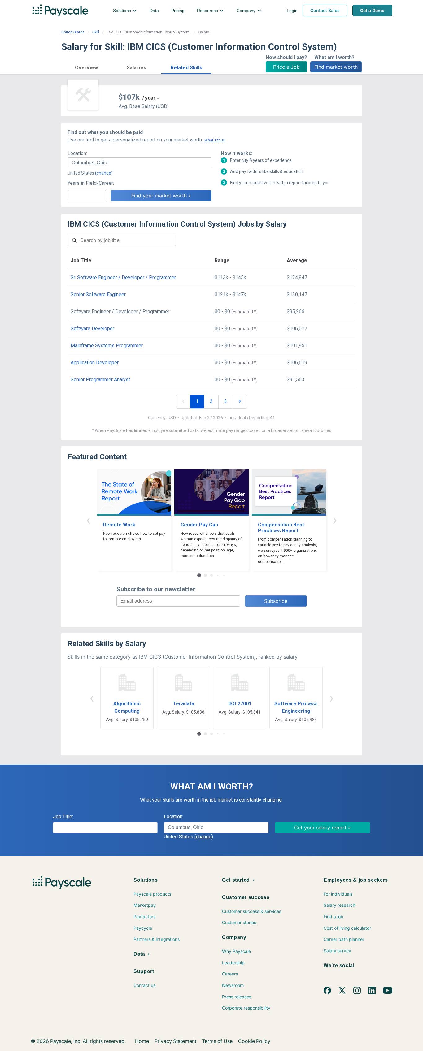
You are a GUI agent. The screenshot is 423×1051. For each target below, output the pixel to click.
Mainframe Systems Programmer (107, 345)
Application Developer (95, 362)
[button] (86, 66)
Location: (77, 153)
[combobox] (140, 162)
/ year (148, 98)
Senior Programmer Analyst (100, 380)
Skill (95, 32)
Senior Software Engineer (98, 294)
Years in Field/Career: (91, 183)
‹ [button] (88, 520)
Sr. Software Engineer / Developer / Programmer (123, 277)
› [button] (335, 520)
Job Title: (63, 817)
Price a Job (286, 67)
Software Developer (92, 328)
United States (73, 32)
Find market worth (336, 67)
